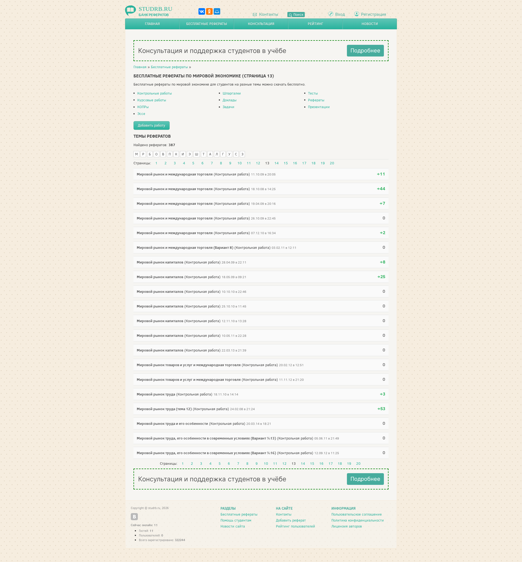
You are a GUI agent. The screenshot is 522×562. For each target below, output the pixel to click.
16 (295, 163)
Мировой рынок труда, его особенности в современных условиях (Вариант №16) (206, 452)
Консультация (261, 23)
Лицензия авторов (346, 526)
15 (286, 163)
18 (313, 163)
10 (239, 163)
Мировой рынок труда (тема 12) (164, 408)
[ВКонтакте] (201, 11)
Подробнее (365, 50)
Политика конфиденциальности (357, 520)
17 (304, 163)
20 (332, 163)
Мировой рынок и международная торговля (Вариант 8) (185, 247)
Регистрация (373, 14)
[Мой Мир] (217, 11)
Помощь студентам (235, 520)
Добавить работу (151, 125)
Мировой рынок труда (156, 394)
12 (258, 163)
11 (249, 163)
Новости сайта (232, 526)
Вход (340, 14)
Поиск (297, 14)
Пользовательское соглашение (356, 514)
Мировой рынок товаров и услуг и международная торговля (189, 364)
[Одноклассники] (209, 11)
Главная (152, 23)
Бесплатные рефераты (206, 23)
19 (323, 163)
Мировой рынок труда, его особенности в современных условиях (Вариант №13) (206, 438)
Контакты (268, 14)
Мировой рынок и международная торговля (175, 174)
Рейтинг (315, 23)
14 (276, 163)
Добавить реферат (291, 520)
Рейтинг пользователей (295, 526)
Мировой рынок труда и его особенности (172, 423)
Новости (370, 23)
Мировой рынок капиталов (160, 262)
